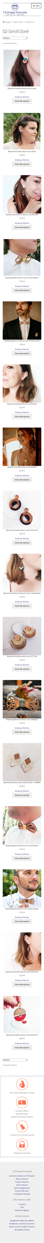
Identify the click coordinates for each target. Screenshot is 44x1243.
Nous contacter (22, 1179)
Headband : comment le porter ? (22, 1223)
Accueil (7, 22)
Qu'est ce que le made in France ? (22, 1226)
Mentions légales (22, 1210)
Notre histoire (22, 1185)
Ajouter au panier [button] (22, 795)
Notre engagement (22, 1188)
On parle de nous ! (22, 1191)
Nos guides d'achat (22, 1229)
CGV (22, 1207)
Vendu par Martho (22, 97)
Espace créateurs (22, 1182)
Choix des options (22, 101)
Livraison (22, 1204)
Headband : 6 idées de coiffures (22, 1220)
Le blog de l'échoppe (22, 1194)
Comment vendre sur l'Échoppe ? (22, 1176)
